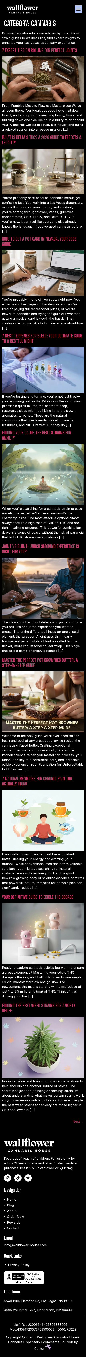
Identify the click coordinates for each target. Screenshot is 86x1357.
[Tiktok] (18, 1178)
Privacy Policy (19, 1265)
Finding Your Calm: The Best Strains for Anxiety (36, 435)
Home (11, 1199)
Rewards (13, 1222)
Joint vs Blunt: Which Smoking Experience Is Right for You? (40, 549)
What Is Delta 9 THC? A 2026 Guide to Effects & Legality (42, 140)
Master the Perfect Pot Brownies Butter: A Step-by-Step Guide (40, 662)
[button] (78, 9)
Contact (13, 1228)
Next (78, 1121)
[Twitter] (28, 1178)
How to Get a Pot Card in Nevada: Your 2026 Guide (39, 241)
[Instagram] (7, 1178)
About (11, 1211)
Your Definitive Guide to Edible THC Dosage (37, 897)
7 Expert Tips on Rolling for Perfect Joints (39, 50)
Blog (10, 1205)
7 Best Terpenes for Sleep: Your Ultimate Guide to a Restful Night (42, 338)
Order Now (15, 1217)
